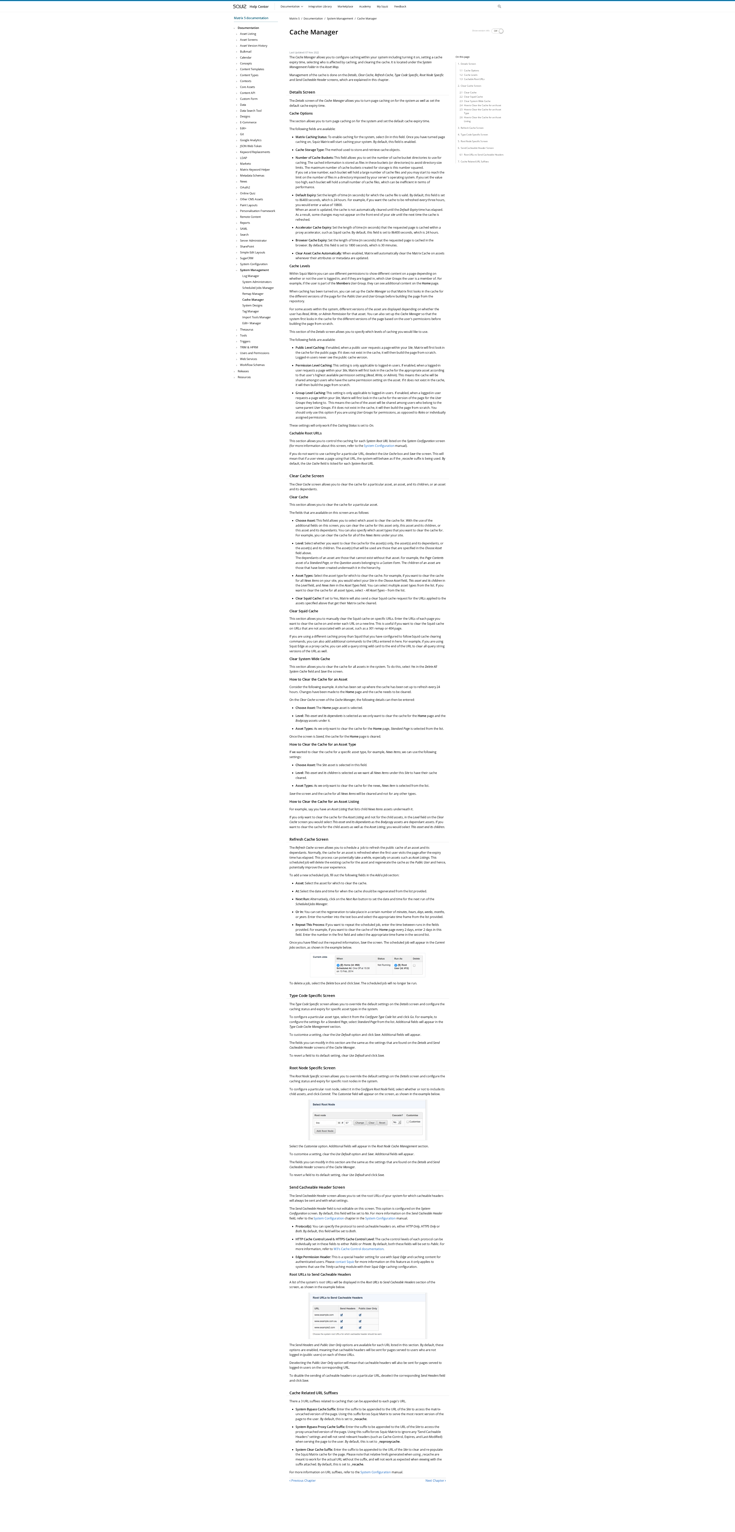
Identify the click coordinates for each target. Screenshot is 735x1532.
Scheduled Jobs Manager (258, 288)
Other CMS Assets (251, 199)
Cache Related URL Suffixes (475, 161)
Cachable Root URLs (474, 79)
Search (244, 234)
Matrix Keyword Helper (255, 170)
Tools (243, 335)
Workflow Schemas (252, 365)
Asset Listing (248, 34)
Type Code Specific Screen (474, 134)
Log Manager (250, 276)
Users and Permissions (254, 353)
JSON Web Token (251, 146)
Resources (244, 377)
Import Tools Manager (256, 317)
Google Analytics (250, 140)
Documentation (248, 28)
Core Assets (247, 87)
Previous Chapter (303, 1480)
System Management (254, 270)
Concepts (246, 63)
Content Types (249, 75)
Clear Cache (470, 92)
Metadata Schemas (252, 175)
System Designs (252, 305)
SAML (243, 228)
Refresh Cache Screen (472, 127)
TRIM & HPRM (249, 347)
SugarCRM (246, 258)
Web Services (248, 359)
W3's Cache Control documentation (359, 1249)
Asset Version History (253, 45)
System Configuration (254, 264)
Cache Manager (253, 299)
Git (242, 134)
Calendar (245, 57)
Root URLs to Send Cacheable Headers (484, 154)
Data (243, 105)
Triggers (245, 341)
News (243, 181)
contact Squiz (344, 1262)
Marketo (245, 164)
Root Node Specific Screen (474, 141)
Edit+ (243, 128)
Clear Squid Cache (473, 96)
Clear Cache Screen (471, 85)
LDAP (243, 158)
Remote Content (250, 217)
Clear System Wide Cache (477, 101)
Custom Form (249, 99)
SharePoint (247, 246)
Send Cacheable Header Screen (477, 148)
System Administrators (257, 282)
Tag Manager (250, 311)
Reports (245, 223)
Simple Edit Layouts (252, 252)
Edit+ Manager (251, 323)
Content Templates (252, 69)
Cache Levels (471, 75)
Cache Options (471, 70)
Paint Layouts (248, 205)
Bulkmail (245, 51)
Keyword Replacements (255, 152)
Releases (243, 371)
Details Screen (468, 63)
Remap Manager (252, 294)
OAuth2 (245, 187)
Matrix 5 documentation (251, 18)
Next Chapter (435, 1480)
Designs (245, 116)
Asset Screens (248, 40)
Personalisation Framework (257, 211)
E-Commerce (248, 122)
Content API (247, 93)
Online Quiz (247, 193)
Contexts (245, 81)
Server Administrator (253, 240)
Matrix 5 (294, 18)
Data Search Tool (251, 110)
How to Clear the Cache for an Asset (482, 105)
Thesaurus (246, 329)
